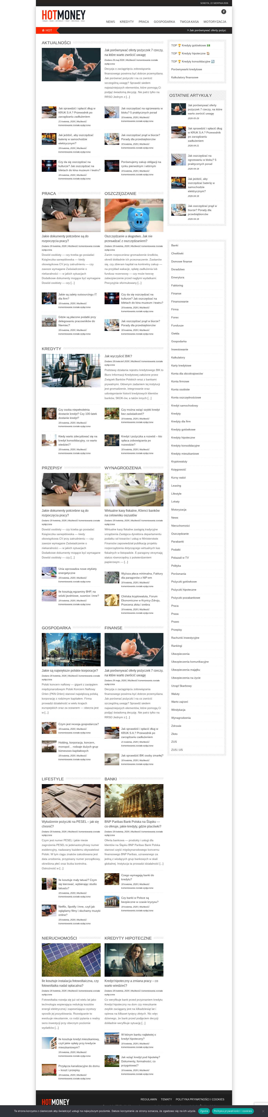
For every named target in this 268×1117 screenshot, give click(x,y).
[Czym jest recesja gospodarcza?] (49, 728)
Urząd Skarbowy (181, 685)
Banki (111, 779)
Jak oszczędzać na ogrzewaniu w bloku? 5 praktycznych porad (202, 159)
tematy (166, 1099)
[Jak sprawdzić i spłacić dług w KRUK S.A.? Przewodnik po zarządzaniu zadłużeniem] (49, 112)
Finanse (113, 628)
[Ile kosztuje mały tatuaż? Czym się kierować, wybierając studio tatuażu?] (49, 884)
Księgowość (178, 469)
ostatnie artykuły (190, 95)
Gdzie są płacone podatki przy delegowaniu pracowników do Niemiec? (77, 321)
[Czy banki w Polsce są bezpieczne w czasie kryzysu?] (112, 902)
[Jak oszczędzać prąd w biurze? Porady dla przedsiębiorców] (112, 139)
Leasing (176, 485)
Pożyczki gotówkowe (184, 581)
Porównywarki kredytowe (186, 69)
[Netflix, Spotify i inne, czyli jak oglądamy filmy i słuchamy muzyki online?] (49, 910)
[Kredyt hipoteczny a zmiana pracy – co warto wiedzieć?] (134, 960)
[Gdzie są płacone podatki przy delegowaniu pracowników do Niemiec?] (49, 321)
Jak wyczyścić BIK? (118, 356)
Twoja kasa (189, 21)
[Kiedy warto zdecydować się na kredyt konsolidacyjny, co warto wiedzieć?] (49, 440)
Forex (175, 317)
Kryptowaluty (179, 461)
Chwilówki (177, 253)
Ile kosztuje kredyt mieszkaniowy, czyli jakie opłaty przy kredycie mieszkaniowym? (78, 1043)
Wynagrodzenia (123, 468)
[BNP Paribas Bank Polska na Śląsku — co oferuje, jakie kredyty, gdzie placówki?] (134, 800)
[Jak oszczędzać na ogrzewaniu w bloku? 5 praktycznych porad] (112, 112)
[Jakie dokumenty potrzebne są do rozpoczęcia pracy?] (71, 215)
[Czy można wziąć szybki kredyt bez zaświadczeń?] (112, 413)
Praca (144, 21)
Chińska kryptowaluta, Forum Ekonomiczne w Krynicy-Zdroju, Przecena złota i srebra (140, 600)
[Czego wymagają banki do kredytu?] (112, 879)
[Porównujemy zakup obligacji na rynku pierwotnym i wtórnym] (112, 166)
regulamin (149, 1099)
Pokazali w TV (180, 557)
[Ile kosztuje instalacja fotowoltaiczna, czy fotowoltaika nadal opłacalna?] (71, 960)
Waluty (175, 693)
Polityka (176, 565)
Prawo (175, 621)
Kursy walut (178, 477)
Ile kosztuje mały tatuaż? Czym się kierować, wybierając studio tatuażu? (77, 884)
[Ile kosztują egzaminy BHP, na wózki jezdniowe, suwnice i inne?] (49, 595)
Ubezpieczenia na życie (186, 677)
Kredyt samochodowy (184, 405)
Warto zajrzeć (179, 701)
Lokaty (175, 501)
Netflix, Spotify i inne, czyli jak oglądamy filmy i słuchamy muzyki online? (79, 910)
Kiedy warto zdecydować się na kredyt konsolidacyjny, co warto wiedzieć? (77, 440)
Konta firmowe (180, 381)
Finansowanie (180, 301)
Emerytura (177, 277)
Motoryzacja (215, 21)
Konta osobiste (180, 389)
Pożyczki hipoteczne (183, 589)
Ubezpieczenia (180, 653)
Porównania (178, 573)
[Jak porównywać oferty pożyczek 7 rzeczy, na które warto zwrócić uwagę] (71, 64)
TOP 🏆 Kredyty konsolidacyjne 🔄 (192, 61)
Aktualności (56, 42)
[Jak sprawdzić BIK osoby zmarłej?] (112, 759)
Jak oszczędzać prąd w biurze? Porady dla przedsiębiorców (202, 210)
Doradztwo (178, 269)
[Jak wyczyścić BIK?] (71, 370)
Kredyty (127, 21)
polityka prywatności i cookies (200, 1099)
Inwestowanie (179, 349)
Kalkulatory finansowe (184, 77)
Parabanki (177, 541)
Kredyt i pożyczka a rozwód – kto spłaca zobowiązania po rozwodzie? (141, 440)
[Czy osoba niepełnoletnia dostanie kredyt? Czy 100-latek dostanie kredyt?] (49, 413)
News (110, 21)
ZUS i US (177, 749)
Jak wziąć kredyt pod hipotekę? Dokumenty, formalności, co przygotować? (140, 1061)
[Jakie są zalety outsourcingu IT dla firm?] (49, 298)
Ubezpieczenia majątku (185, 669)
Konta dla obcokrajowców (187, 373)
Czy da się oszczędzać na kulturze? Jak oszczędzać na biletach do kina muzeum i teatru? (79, 166)
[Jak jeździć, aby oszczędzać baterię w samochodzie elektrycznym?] (49, 139)
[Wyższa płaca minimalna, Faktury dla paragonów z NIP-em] (112, 577)
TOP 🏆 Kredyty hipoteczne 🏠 (190, 53)
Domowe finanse (181, 261)
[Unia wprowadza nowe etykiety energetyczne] (49, 573)
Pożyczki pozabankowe (185, 597)
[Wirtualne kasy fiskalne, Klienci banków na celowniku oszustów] (134, 489)
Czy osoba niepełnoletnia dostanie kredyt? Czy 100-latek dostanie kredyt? (77, 413)
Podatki (175, 549)
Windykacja (178, 709)
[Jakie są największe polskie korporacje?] (71, 649)
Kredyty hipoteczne (128, 938)
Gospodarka (164, 21)
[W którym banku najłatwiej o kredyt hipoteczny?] (112, 1038)
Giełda (175, 333)
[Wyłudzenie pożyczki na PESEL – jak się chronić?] (71, 800)
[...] (127, 96)
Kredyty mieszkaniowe (185, 453)
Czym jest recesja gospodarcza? (78, 724)
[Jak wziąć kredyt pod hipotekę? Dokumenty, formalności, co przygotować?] (112, 1061)
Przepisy (52, 468)
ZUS (174, 741)
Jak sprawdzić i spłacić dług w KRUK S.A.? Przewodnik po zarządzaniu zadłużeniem (76, 112)
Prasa (175, 613)
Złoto (174, 733)
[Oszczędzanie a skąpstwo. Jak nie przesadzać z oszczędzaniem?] (134, 215)
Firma (175, 309)
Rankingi (176, 645)
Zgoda (204, 1110)
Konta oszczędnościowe (186, 397)
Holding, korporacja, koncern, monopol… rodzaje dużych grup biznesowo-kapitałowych (78, 746)
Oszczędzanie (120, 193)
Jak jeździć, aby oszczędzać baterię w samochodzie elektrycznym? (75, 139)
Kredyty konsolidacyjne (185, 445)
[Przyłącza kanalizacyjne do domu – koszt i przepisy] (49, 1070)
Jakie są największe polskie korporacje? (70, 670)
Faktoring (177, 285)
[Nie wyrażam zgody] (263, 1111)
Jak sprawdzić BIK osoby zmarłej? (142, 755)
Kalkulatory (178, 357)
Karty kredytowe (181, 365)
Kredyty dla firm (181, 421)
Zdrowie (176, 725)
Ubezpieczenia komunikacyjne (190, 661)
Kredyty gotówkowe (183, 429)
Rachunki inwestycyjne (185, 637)
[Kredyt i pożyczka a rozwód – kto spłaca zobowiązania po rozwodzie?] (112, 440)
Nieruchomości (59, 938)
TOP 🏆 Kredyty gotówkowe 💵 (190, 45)
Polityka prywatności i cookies (233, 1110)
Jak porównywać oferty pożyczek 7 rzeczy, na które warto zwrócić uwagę (195, 30)
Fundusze (177, 325)
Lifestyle (53, 779)
